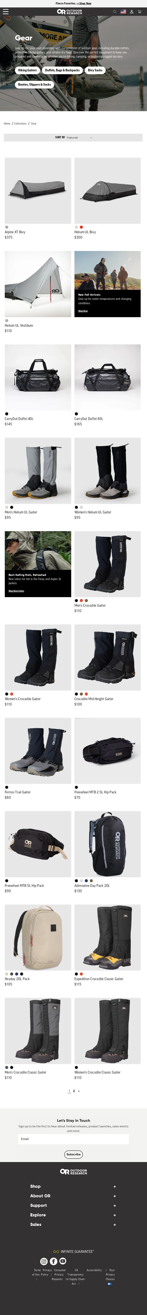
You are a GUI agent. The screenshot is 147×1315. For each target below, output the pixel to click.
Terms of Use (36, 1272)
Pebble (6, 320)
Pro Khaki (6, 974)
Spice (81, 227)
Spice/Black (81, 600)
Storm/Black (6, 1067)
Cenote (86, 880)
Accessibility (94, 1270)
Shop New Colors (16, 591)
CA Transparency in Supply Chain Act (76, 1277)
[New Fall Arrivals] (107, 284)
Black (11, 507)
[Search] (106, 11)
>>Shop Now (84, 3)
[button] (139, 11)
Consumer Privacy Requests (59, 1275)
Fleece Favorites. (66, 3)
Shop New (83, 311)
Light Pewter (76, 227)
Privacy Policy (46, 1272)
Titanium (81, 880)
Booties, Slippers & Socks (34, 84)
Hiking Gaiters (27, 70)
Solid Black (6, 413)
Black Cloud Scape (11, 974)
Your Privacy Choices (110, 1275)
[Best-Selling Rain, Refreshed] (38, 564)
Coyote (86, 600)
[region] (73, 3)
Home (7, 123)
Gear (34, 123)
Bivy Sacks (95, 70)
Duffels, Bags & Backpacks (62, 70)
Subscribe (74, 1154)
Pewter (6, 227)
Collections (20, 123)
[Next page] (79, 1091)
